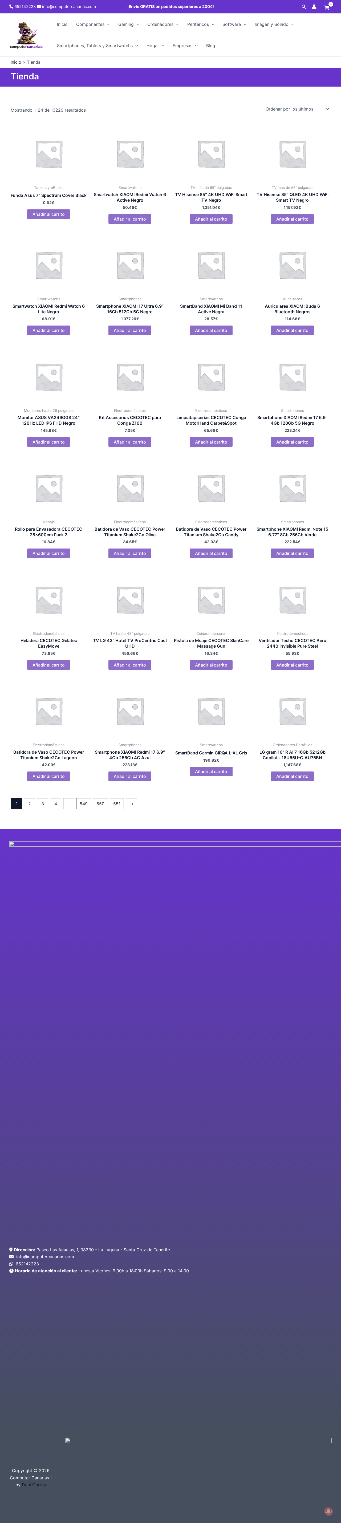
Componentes (90, 24)
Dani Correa (34, 1484)
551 (116, 803)
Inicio (62, 24)
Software (231, 24)
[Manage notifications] (328, 1511)
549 (84, 803)
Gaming (126, 24)
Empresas (182, 45)
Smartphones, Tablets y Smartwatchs (95, 45)
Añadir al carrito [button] (49, 214)
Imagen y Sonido (272, 24)
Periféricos (198, 24)
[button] (304, 6)
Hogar (153, 45)
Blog (210, 45)
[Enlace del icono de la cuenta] (314, 6)
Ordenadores (160, 24)
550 (100, 803)
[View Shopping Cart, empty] (327, 8)
